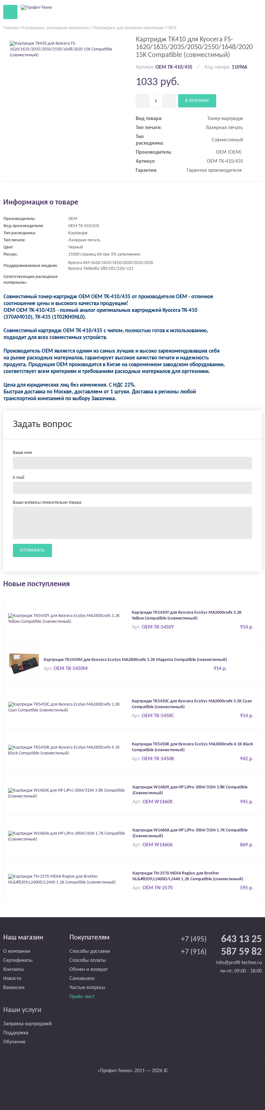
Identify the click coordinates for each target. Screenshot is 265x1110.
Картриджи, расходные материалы (56, 28)
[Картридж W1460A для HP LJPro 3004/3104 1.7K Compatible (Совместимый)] (68, 836)
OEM (171, 28)
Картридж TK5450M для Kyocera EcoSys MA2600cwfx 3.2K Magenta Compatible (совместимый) (135, 659)
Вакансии (14, 987)
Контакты (13, 969)
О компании (16, 951)
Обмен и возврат (88, 969)
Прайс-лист (81, 996)
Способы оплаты (87, 960)
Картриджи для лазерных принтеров (128, 28)
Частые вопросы (87, 987)
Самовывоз (82, 978)
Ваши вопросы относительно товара (47, 502)
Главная (10, 28)
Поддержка (15, 1033)
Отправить (32, 550)
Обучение (14, 1042)
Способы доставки (89, 951)
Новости (12, 978)
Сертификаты (18, 960)
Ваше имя (22, 452)
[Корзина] (239, 11)
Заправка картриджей (27, 1024)
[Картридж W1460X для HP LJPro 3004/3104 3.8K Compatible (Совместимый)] (68, 793)
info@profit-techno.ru (239, 962)
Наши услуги (22, 1010)
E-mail (18, 477)
